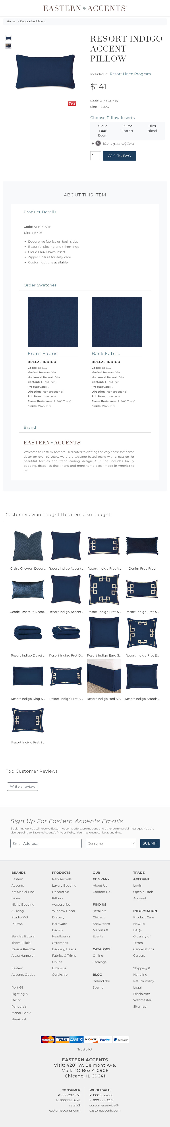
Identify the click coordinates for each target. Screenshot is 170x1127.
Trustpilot (85, 1049)
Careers (139, 956)
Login (137, 885)
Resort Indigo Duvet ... (28, 655)
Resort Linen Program (130, 73)
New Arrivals (61, 879)
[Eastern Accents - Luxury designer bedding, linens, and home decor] (85, 8)
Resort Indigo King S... (28, 699)
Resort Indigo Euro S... (104, 655)
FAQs (137, 930)
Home (11, 21)
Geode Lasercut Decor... (28, 612)
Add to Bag (119, 156)
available (61, 262)
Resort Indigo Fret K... (66, 699)
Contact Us (101, 892)
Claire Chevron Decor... (28, 568)
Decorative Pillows (32, 21)
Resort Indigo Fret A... (104, 568)
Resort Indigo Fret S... (27, 742)
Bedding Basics (64, 949)
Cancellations (143, 949)
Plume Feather (127, 128)
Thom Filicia (21, 943)
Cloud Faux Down (102, 130)
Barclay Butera (23, 936)
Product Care (143, 917)
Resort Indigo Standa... (142, 699)
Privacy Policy (66, 832)
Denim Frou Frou (142, 568)
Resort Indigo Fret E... (142, 655)
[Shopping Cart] (163, 8)
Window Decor (63, 911)
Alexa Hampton (23, 956)
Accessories (61, 904)
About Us (100, 885)
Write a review (22, 786)
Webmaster (142, 1000)
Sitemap (139, 1006)
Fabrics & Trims (64, 956)
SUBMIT (150, 843)
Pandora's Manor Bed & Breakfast (21, 1012)
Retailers (99, 911)
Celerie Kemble (23, 949)
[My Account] (160, 8)
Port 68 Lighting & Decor (20, 993)
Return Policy (143, 981)
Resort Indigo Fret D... (66, 655)
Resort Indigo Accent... (66, 568)
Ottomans (60, 943)
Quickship (60, 975)
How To (139, 924)
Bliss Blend (152, 128)
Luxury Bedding (64, 885)
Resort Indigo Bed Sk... (104, 699)
